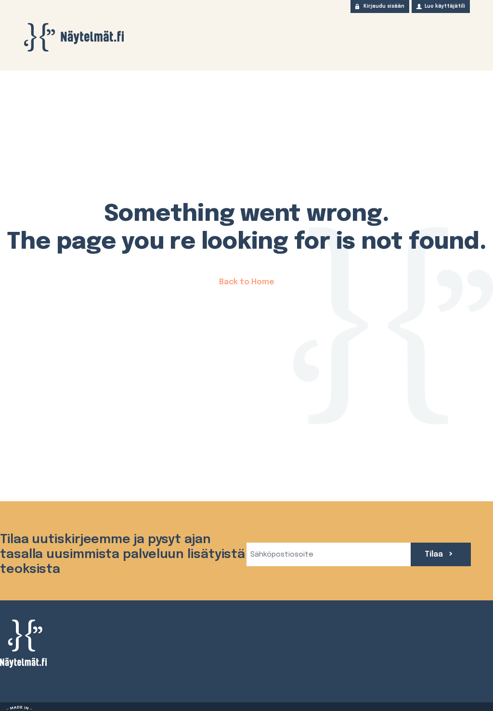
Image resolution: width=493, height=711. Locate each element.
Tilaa (435, 554)
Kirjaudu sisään (383, 6)
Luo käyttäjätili (445, 6)
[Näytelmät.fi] (73, 37)
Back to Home (246, 282)
